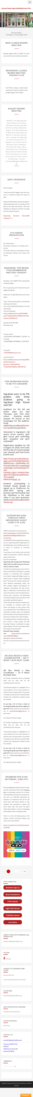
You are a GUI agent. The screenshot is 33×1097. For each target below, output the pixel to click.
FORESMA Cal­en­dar (13, 915)
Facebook (8, 959)
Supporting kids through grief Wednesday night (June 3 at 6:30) (16, 519)
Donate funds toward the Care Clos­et (14, 979)
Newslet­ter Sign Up (13, 888)
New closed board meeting (16, 44)
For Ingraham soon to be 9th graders (16, 382)
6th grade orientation (16, 234)
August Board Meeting (16, 109)
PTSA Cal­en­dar (12, 901)
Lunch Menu (12, 922)
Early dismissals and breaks (11, 1012)
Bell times (6, 1025)
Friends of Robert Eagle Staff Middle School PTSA (16, 8)
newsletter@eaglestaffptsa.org (13, 941)
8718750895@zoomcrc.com (12, 353)
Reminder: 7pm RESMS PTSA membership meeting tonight (16, 270)
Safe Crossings (17, 179)
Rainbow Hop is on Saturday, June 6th (16, 778)
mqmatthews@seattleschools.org (16, 501)
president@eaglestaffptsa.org (12, 1040)
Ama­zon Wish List (8, 975)
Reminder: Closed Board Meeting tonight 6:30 (16, 72)
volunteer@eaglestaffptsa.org (12, 995)
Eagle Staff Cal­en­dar (13, 908)
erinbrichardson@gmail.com (18, 711)
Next (25, 871)
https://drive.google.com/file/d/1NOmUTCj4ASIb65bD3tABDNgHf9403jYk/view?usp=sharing (16, 535)
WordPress (22, 1083)
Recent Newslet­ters (13, 894)
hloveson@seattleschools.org (16, 426)
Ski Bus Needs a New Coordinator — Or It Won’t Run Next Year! (16, 657)
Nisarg (16, 1085)
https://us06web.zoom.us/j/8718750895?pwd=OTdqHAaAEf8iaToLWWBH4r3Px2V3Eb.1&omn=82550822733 (16, 316)
